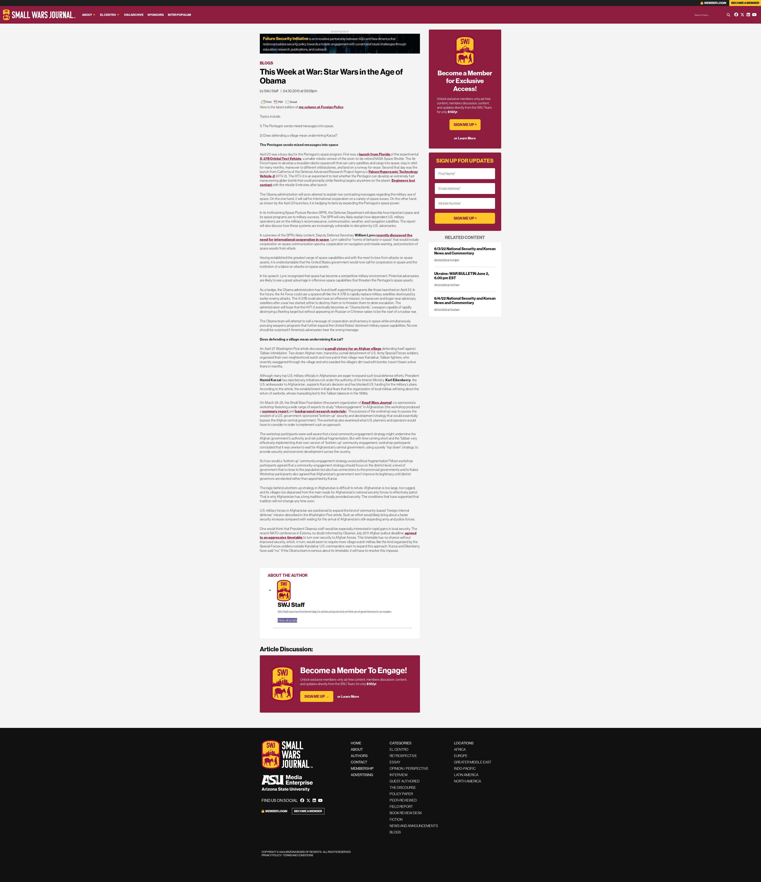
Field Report (401, 806)
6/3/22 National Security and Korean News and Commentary (465, 250)
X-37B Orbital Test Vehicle (280, 158)
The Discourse (403, 787)
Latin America (466, 775)
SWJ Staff (291, 604)
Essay (395, 762)
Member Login (715, 3)
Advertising (362, 775)
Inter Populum (179, 15)
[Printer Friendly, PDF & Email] (279, 102)
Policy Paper (401, 794)
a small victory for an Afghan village (353, 348)
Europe (460, 755)
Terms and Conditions (298, 855)
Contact (359, 762)
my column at (321, 107)
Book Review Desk (406, 813)
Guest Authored (405, 781)
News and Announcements (414, 825)
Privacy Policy (271, 855)
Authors (359, 755)
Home (356, 743)
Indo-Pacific (465, 768)
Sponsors (155, 15)
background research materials (320, 411)
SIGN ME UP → (316, 696)
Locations (463, 743)
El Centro (108, 15)
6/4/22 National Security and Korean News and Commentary (465, 300)
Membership (362, 768)
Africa (460, 749)
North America (467, 781)
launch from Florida (375, 154)
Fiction (396, 819)
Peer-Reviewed (403, 800)
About (87, 15)
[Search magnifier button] (728, 15)
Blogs (266, 62)
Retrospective (403, 755)
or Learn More (348, 696)
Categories (400, 743)
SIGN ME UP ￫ (465, 124)
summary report (275, 411)
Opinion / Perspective (409, 768)
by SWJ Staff (269, 91)
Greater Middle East (472, 762)
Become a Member (745, 3)
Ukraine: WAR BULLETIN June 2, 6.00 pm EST (461, 275)
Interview (399, 775)
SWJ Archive (133, 15)
